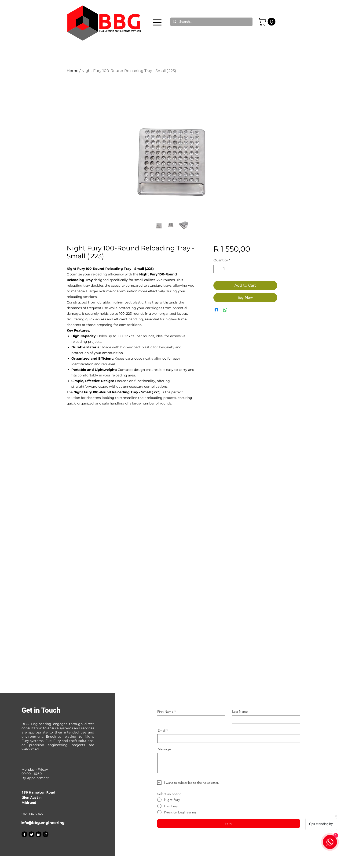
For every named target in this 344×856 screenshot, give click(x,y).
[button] (267, 21)
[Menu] (157, 22)
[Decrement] (217, 269)
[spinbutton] (224, 269)
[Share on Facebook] (216, 310)
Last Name (240, 711)
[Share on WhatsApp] (225, 310)
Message (164, 749)
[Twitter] (31, 834)
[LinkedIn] (38, 834)
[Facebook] (24, 834)
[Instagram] (45, 834)
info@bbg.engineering (43, 822)
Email (161, 730)
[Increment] (231, 269)
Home (72, 71)
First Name (165, 711)
